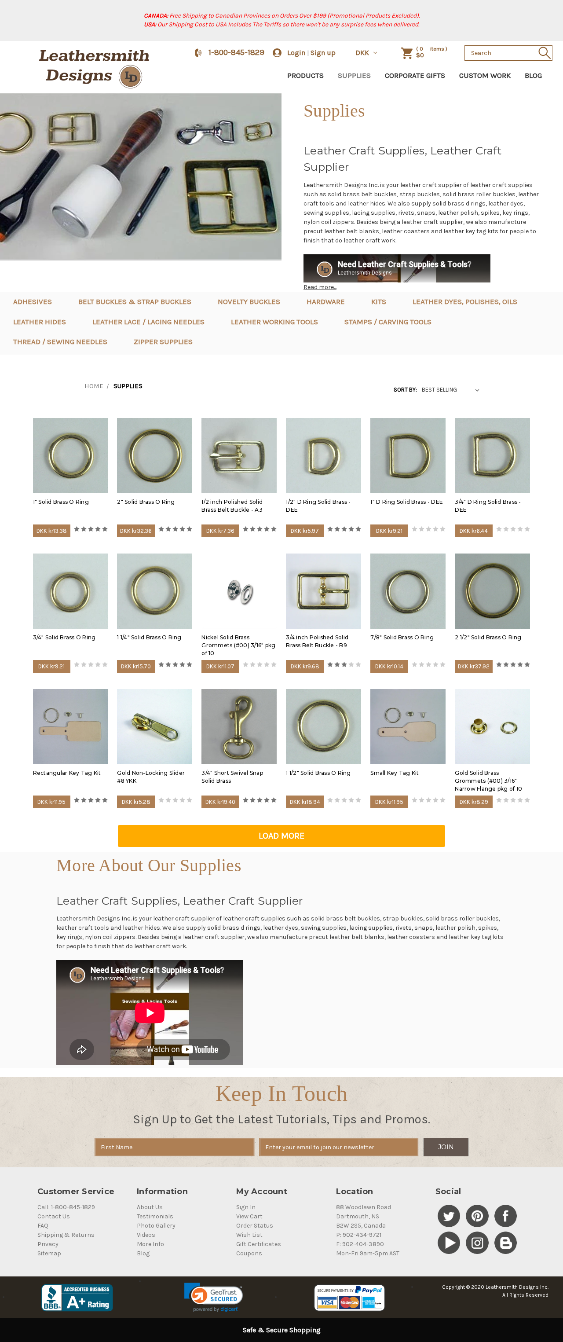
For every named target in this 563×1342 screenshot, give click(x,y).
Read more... (319, 287)
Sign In (246, 1207)
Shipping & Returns (66, 1235)
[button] (213, 1297)
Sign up (323, 52)
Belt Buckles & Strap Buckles (134, 301)
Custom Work (485, 75)
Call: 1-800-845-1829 (66, 1207)
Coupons (249, 1253)
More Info (150, 1244)
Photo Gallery (156, 1225)
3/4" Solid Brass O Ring (64, 637)
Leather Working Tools (274, 321)
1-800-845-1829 (236, 52)
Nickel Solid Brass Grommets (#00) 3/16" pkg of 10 (238, 645)
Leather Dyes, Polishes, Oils (465, 301)
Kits (378, 301)
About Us (150, 1207)
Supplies (354, 75)
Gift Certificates (258, 1244)
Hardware (326, 301)
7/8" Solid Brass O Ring (402, 637)
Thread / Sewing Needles (60, 341)
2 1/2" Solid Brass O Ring (488, 637)
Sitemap (49, 1253)
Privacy (47, 1244)
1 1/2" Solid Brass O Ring (318, 773)
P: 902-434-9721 (358, 1235)
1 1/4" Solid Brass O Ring (149, 637)
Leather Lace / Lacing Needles (148, 321)
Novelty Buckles (249, 301)
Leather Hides (39, 321)
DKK (363, 52)
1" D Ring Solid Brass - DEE (406, 502)
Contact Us (53, 1216)
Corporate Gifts (415, 75)
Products (305, 75)
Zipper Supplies (163, 341)
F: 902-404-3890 (360, 1244)
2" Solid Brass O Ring (146, 502)
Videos (146, 1235)
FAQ (42, 1225)
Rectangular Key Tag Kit (67, 773)
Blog (533, 75)
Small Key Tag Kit (394, 773)
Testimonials (155, 1216)
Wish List (249, 1235)
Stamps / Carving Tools (387, 321)
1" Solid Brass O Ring (61, 502)
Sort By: (405, 389)
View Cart (249, 1216)
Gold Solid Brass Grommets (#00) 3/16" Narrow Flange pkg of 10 (488, 781)
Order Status (254, 1225)
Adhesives (32, 301)
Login (296, 52)
